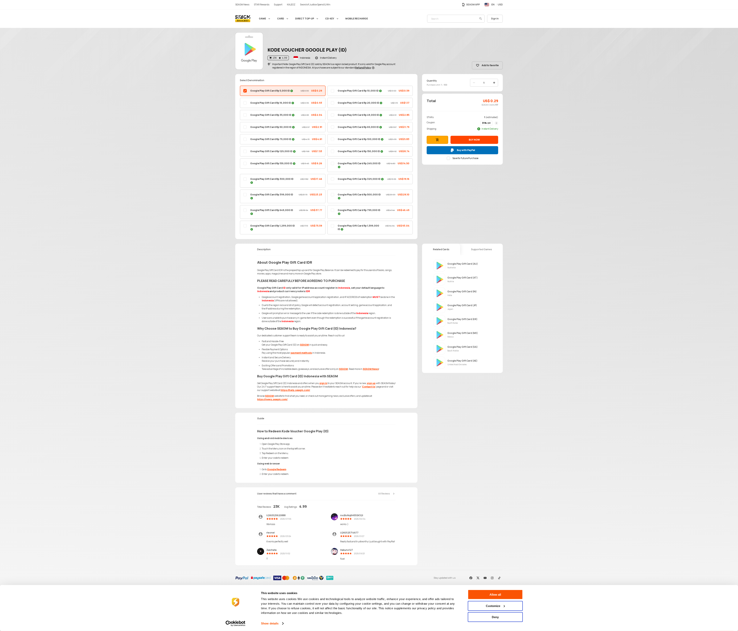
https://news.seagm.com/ (272, 399)
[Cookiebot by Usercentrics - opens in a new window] (235, 623)
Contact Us (368, 386)
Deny (495, 617)
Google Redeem (276, 469)
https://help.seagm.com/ (295, 390)
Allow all (495, 594)
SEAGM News (371, 369)
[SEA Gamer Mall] (242, 18)
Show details (269, 623)
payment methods (301, 352)
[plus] (494, 83)
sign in (323, 383)
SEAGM (304, 344)
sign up (371, 383)
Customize (493, 605)
